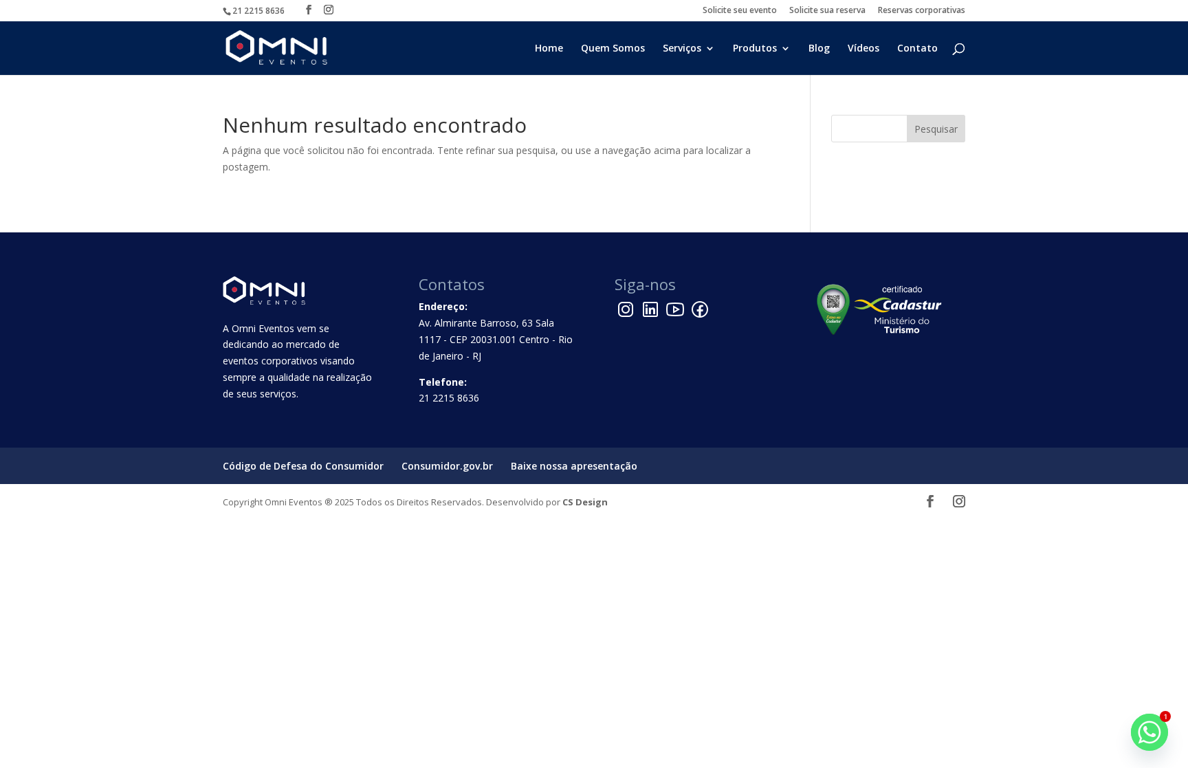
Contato (917, 48)
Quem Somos (613, 48)
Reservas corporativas (921, 11)
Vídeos (863, 48)
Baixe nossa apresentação (574, 465)
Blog (819, 48)
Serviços (682, 48)
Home (549, 48)
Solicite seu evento (740, 11)
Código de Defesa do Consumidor (303, 465)
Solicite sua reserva (827, 11)
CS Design (585, 502)
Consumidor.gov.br (447, 465)
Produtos (755, 48)
